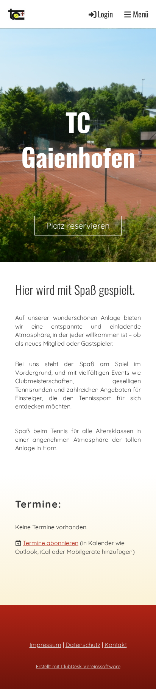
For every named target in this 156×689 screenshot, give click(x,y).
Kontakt (116, 644)
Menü (139, 14)
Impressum (45, 644)
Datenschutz (83, 644)
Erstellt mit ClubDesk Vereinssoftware (78, 666)
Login (105, 14)
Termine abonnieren (50, 543)
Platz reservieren (78, 225)
